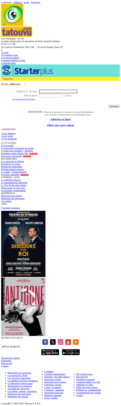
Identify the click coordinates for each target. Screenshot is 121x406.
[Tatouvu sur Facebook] (45, 344)
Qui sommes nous (9, 55)
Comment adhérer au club (13, 60)
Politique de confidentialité (88, 390)
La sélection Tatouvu (11, 180)
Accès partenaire (9, 139)
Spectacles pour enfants (55, 382)
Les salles (5, 172)
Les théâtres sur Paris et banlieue (23, 381)
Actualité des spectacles (19, 388)
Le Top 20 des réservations (13, 185)
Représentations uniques (12, 169)
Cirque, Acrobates (52, 387)
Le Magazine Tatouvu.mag (20, 383)
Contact (4, 366)
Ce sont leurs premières (12, 151)
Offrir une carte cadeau (60, 125)
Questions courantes (10, 208)
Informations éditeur (10, 358)
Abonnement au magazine (20, 386)
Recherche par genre (10, 164)
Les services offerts (10, 57)
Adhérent (17, 2)
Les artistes (6, 201)
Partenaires (6, 361)
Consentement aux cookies (88, 392)
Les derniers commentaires (13, 190)
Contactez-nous (8, 63)
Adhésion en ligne (60, 119)
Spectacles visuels (52, 379)
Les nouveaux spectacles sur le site (17, 148)
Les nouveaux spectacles (19, 378)
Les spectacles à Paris (18, 375)
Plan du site (6, 363)
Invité (26, 2)
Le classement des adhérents (14, 182)
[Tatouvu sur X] (52, 344)
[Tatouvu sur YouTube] (67, 344)
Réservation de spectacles (19, 373)
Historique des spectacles (12, 198)
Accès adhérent (8, 133)
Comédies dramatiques (54, 374)
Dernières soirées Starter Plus (14, 153)
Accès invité (7, 136)
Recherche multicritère (11, 166)
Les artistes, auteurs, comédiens (22, 391)
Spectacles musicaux (53, 392)
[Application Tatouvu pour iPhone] (50, 355)
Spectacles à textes (53, 384)
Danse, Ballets (51, 398)
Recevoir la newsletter (11, 156)
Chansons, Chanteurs (54, 390)
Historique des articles (11, 196)
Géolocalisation (19, 172)
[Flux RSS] (75, 344)
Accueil (4, 52)
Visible (69, 96)
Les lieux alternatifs (10, 174)
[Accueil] (12, 25)
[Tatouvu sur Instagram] (59, 344)
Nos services (82, 377)
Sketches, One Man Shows (57, 377)
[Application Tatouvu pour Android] (71, 355)
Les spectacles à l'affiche (12, 161)
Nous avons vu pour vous (13, 188)
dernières (29, 151)
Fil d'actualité (7, 145)
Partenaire (35, 2)
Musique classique (52, 395)
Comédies (49, 371)
